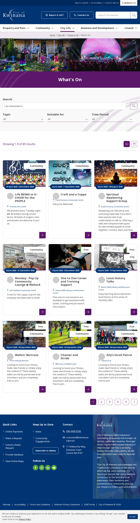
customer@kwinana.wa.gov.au (77, 439)
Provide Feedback (14, 454)
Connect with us (112, 3)
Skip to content (81, 3)
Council (129, 28)
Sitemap (6, 504)
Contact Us (85, 15)
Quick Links (10, 424)
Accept (133, 516)
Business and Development (97, 28)
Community (43, 28)
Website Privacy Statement (67, 504)
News (38, 431)
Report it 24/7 (58, 15)
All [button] (4, 119)
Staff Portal (89, 504)
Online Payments (14, 431)
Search (7, 99)
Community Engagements (43, 440)
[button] (133, 15)
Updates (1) (130, 3)
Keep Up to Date (43, 424)
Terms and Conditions (40, 504)
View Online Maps (14, 461)
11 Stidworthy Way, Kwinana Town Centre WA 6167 (77, 450)
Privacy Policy (25, 519)
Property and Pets (14, 28)
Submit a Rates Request (13, 446)
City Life (65, 28)
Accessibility (96, 3)
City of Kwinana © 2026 (110, 504)
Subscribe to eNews (47, 450)
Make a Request (13, 438)
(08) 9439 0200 (73, 431)
